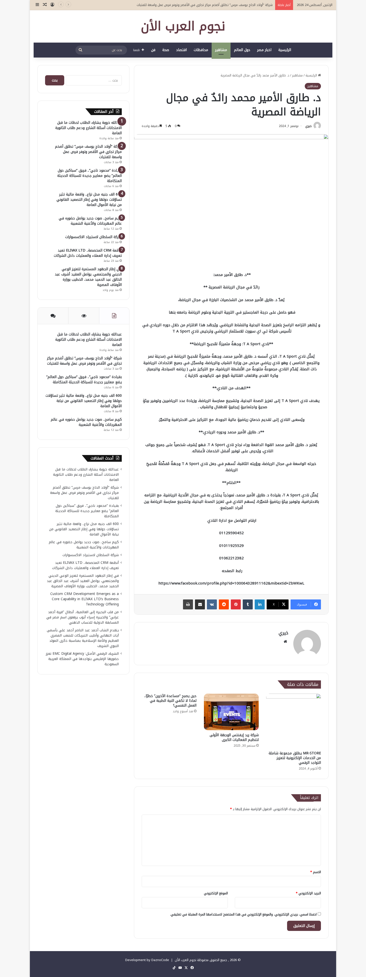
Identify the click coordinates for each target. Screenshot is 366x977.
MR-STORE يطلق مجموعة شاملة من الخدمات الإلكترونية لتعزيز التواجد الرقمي (295, 758)
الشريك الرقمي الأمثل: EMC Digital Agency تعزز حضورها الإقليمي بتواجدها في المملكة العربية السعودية (82, 659)
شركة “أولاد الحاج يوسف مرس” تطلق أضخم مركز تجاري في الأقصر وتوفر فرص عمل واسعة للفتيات (205, 5)
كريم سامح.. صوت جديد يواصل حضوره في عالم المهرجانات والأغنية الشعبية (90, 221)
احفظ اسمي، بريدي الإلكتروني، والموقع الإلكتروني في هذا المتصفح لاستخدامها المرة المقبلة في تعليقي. (243, 914)
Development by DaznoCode (147, 960)
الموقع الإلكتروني (216, 893)
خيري (308, 126)
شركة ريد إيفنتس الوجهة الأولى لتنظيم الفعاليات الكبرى (234, 737)
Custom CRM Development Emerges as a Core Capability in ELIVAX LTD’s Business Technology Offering (84, 599)
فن (153, 50)
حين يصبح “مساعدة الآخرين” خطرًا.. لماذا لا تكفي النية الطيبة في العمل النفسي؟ (170, 701)
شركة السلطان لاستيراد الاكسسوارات (93, 237)
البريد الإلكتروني (308, 893)
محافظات (201, 50)
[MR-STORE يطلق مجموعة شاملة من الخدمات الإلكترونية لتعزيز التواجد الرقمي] (293, 721)
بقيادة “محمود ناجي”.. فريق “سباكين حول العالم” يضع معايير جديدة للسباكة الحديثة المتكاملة (89, 175)
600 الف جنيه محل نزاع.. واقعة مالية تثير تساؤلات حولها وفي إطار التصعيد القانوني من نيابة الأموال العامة (89, 199)
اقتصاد (181, 50)
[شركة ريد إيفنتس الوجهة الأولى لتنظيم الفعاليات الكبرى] (231, 712)
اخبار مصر (264, 50)
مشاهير (221, 50)
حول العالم (242, 50)
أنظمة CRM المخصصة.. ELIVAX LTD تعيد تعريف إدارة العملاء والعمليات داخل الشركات (88, 253)
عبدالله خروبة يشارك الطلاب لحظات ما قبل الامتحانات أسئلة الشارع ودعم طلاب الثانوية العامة (88, 127)
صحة (165, 50)
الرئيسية (284, 50)
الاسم (315, 872)
